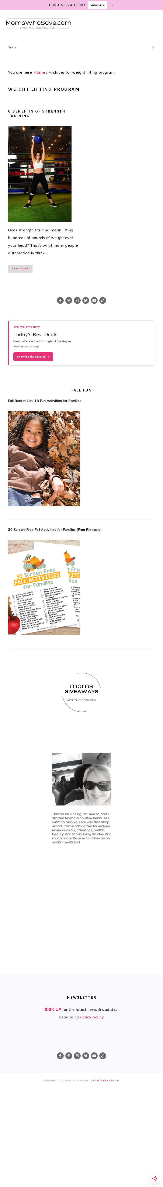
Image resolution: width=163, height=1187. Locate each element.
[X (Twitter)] (85, 300)
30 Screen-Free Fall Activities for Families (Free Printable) (55, 529)
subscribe (98, 5)
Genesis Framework (105, 1080)
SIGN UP (53, 1009)
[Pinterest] (68, 300)
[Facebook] (60, 300)
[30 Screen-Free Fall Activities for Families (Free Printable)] (81, 589)
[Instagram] (77, 300)
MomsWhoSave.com (38, 24)
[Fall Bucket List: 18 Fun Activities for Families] (81, 460)
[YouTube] (94, 300)
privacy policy (90, 1017)
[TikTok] (102, 300)
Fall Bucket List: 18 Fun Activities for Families (44, 400)
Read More (20, 268)
